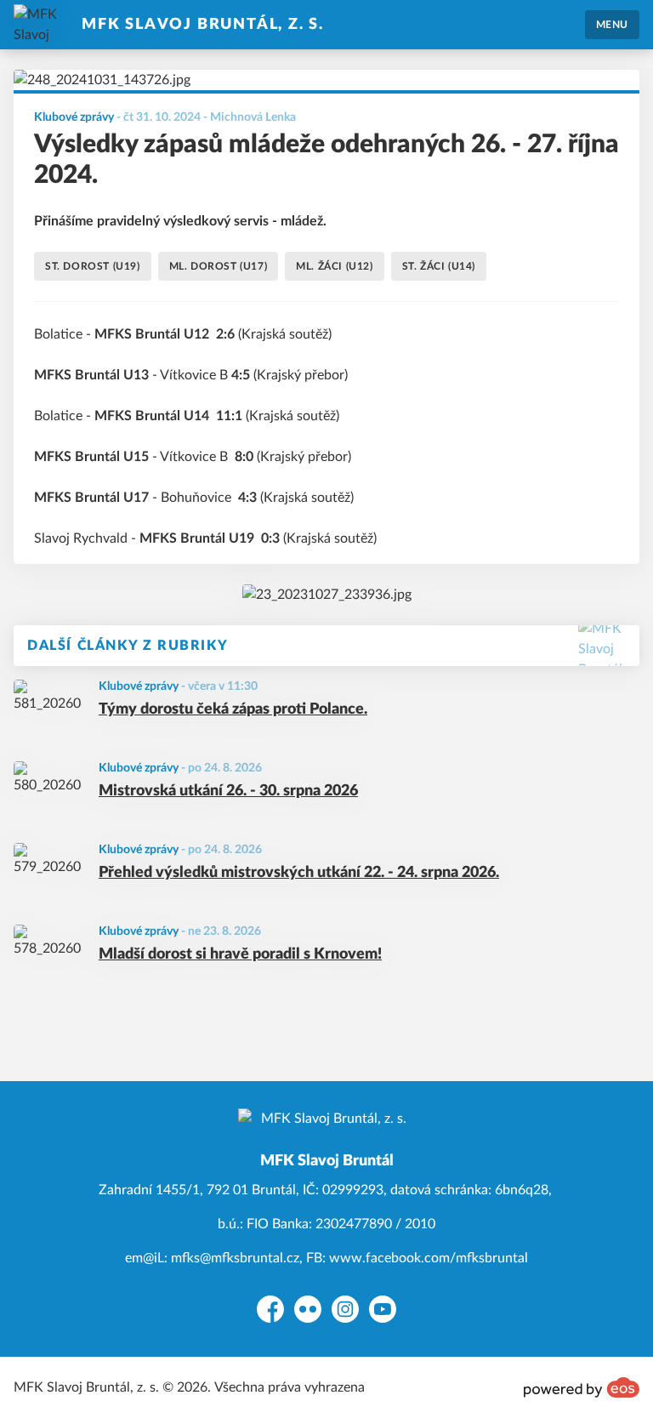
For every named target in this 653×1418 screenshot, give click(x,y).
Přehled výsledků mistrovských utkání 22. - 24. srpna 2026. (299, 872)
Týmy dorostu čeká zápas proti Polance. (233, 709)
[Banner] (327, 594)
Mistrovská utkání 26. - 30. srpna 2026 (228, 791)
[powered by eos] (581, 1387)
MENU (612, 25)
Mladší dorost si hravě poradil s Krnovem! (240, 954)
